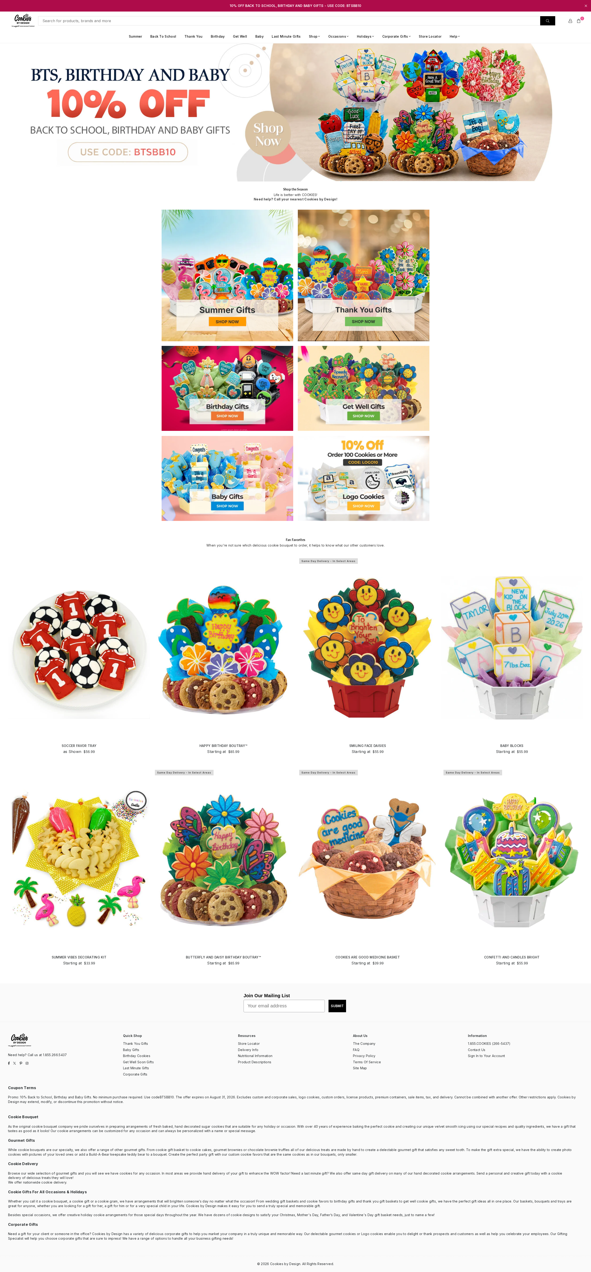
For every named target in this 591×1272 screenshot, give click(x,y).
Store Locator (430, 36)
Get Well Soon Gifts (138, 1062)
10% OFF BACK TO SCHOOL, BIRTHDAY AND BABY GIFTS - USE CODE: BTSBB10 (295, 6)
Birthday (218, 36)
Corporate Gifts (395, 36)
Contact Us (476, 1050)
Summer (135, 36)
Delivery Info (248, 1050)
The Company (364, 1043)
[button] (579, 21)
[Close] (76, 1253)
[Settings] (570, 21)
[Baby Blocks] (512, 648)
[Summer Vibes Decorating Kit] (79, 859)
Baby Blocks (512, 746)
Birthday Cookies (136, 1056)
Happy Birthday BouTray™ (223, 746)
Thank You (193, 36)
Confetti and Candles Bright (512, 957)
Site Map (360, 1068)
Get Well (240, 36)
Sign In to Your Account (486, 1056)
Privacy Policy (364, 1056)
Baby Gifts (131, 1050)
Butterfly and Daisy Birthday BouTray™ (223, 957)
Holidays (364, 36)
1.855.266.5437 (55, 1055)
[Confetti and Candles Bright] (512, 859)
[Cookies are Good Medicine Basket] (367, 859)
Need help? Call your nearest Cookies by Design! (295, 199)
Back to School (163, 36)
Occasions (337, 36)
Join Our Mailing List (267, 995)
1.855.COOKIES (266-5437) (489, 1043)
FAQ (356, 1050)
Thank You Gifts (135, 1043)
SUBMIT (337, 1006)
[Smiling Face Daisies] (367, 648)
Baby (259, 36)
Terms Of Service (367, 1062)
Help (453, 36)
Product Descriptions (254, 1062)
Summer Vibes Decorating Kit (79, 957)
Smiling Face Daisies (367, 746)
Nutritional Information (255, 1056)
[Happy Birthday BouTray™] (223, 648)
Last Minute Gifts (286, 36)
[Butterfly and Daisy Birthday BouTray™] (223, 859)
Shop (313, 36)
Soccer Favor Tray (79, 746)
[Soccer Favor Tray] (79, 648)
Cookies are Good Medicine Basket (367, 957)
